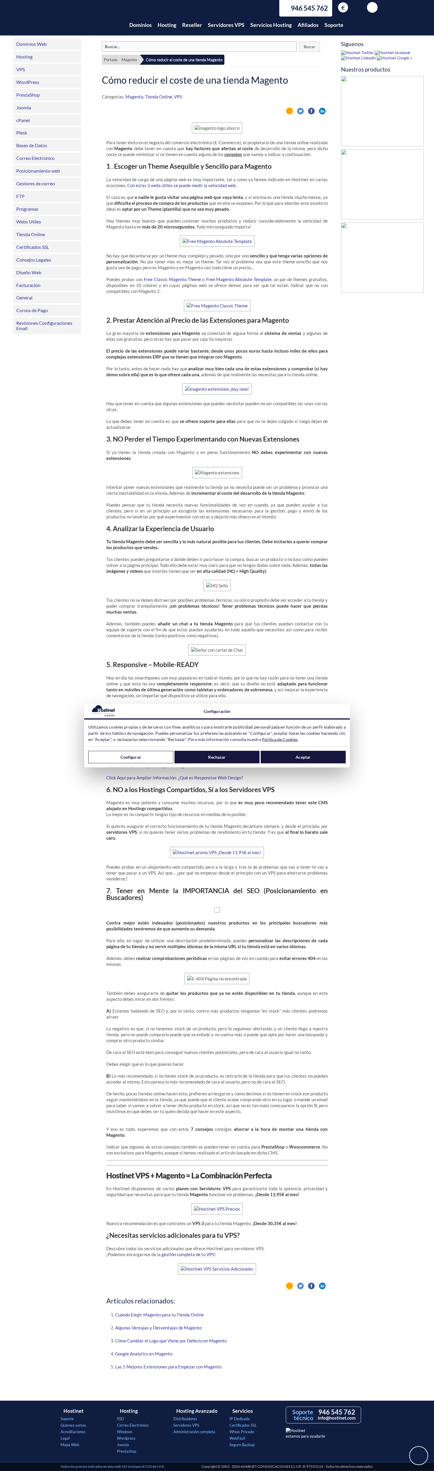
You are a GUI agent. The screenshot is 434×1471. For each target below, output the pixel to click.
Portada (111, 59)
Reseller (192, 24)
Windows (125, 1431)
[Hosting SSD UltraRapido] (382, 112)
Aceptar (303, 757)
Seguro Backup (241, 1444)
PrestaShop (28, 95)
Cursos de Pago (32, 310)
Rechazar (217, 757)
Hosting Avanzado (197, 1411)
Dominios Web (31, 44)
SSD (120, 1418)
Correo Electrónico (35, 158)
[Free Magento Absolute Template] (217, 241)
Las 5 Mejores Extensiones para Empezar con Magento (168, 1366)
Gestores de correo (35, 183)
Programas (27, 209)
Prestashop (126, 1451)
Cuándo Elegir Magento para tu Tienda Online (159, 1314)
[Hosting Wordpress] (382, 259)
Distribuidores (185, 1418)
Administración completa (194, 1431)
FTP (20, 196)
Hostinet (86, 21)
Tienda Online (30, 234)
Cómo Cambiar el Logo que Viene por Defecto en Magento (171, 1340)
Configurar (130, 757)
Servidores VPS (226, 24)
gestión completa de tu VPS (187, 1254)
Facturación (28, 285)
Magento (129, 59)
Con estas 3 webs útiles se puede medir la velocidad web (181, 185)
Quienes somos (73, 1425)
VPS (20, 69)
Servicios (242, 1411)
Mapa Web (70, 1444)
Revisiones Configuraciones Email (44, 325)
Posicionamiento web (38, 170)
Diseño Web (28, 272)
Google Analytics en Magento (143, 1353)
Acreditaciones (73, 1431)
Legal (65, 1438)
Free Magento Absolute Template (239, 279)
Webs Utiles (28, 221)
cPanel (23, 120)
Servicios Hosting (271, 24)
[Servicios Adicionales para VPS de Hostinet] (217, 1268)
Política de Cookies (280, 739)
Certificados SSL (32, 247)
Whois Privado (241, 1431)
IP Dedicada (239, 1418)
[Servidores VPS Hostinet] (217, 852)
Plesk (21, 132)
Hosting (167, 24)
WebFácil (237, 1438)
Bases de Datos (31, 145)
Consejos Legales (33, 259)
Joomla (23, 107)
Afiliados (308, 24)
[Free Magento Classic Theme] (217, 305)
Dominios (140, 24)
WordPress (27, 82)
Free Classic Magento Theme (172, 279)
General (24, 297)
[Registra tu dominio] (382, 186)
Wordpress (126, 1438)
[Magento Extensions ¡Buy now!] (217, 389)
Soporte (333, 24)
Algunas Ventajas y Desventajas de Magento (158, 1327)
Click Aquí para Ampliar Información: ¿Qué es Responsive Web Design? (174, 777)
